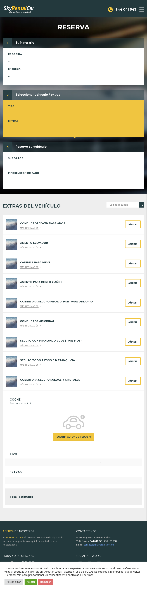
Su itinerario (24, 42)
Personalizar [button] (14, 581)
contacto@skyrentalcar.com (99, 544)
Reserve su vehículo (31, 146)
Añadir (132, 224)
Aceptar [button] (31, 581)
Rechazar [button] (45, 581)
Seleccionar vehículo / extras (37, 94)
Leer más (87, 575)
